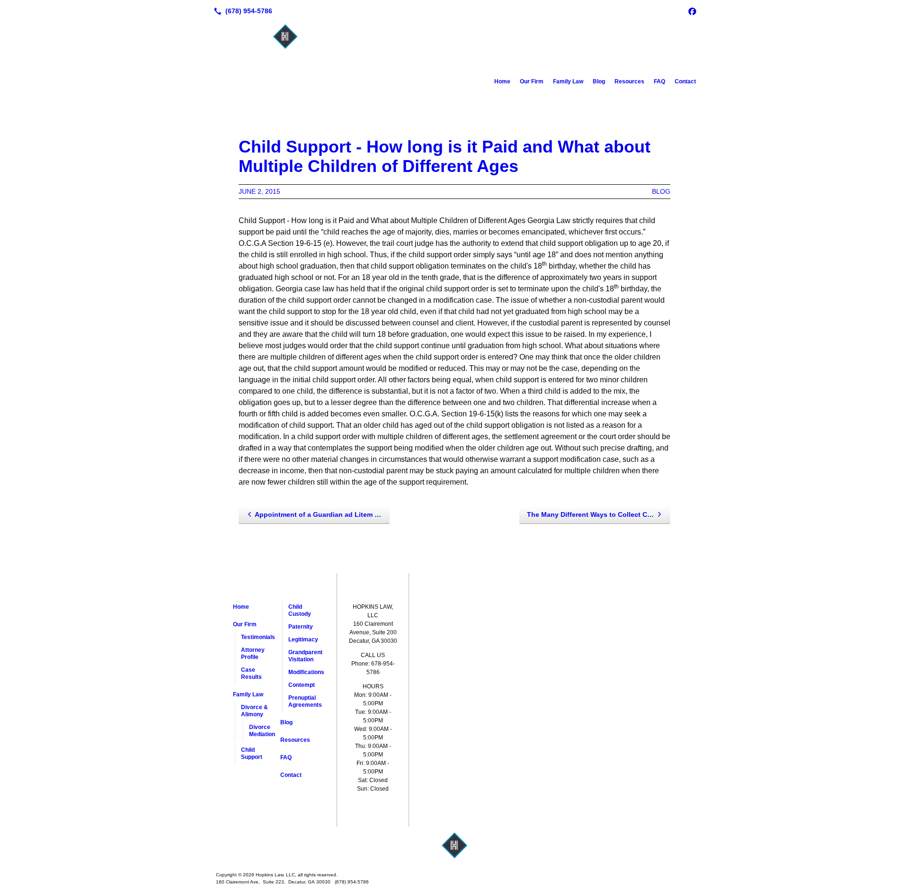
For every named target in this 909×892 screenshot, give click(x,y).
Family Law (568, 81)
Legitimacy (303, 639)
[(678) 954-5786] (241, 11)
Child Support (251, 753)
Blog (599, 81)
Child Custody (299, 610)
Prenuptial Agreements (305, 701)
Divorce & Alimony (254, 711)
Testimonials (258, 637)
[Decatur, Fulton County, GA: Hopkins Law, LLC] (454, 846)
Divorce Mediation (262, 731)
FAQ (659, 81)
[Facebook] (692, 11)
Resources (629, 81)
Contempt (301, 685)
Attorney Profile (253, 653)
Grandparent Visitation (305, 656)
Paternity (300, 626)
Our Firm (532, 81)
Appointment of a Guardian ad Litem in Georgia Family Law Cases (322, 514)
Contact (685, 81)
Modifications (305, 672)
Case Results (251, 673)
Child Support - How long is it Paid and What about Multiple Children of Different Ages (445, 156)
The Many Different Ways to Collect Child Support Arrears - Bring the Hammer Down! (598, 514)
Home (502, 81)
